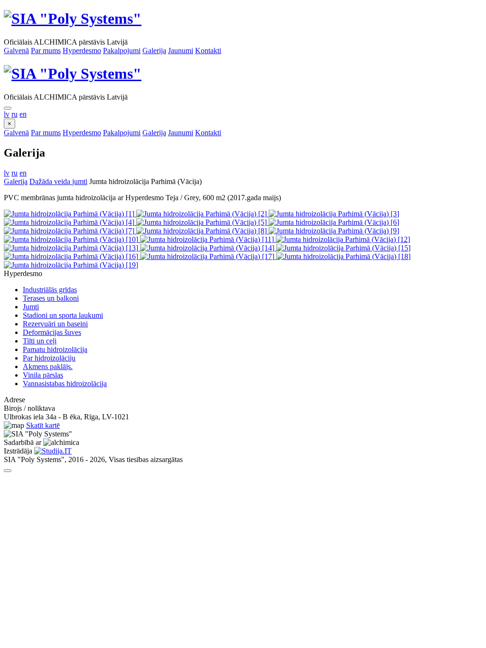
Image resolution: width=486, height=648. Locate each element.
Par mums (46, 50)
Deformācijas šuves (52, 332)
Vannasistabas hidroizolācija (65, 384)
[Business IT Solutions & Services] (53, 451)
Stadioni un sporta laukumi (63, 315)
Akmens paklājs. (48, 366)
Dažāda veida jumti (58, 181)
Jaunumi (180, 50)
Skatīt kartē (43, 425)
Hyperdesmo (82, 50)
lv (6, 114)
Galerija (154, 50)
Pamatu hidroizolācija (55, 349)
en (23, 114)
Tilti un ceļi (39, 341)
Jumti (31, 307)
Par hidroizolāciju (49, 358)
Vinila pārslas (43, 375)
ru (14, 114)
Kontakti (208, 50)
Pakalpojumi (121, 50)
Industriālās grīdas (50, 290)
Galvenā (16, 50)
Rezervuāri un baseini (55, 324)
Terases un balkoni (51, 298)
